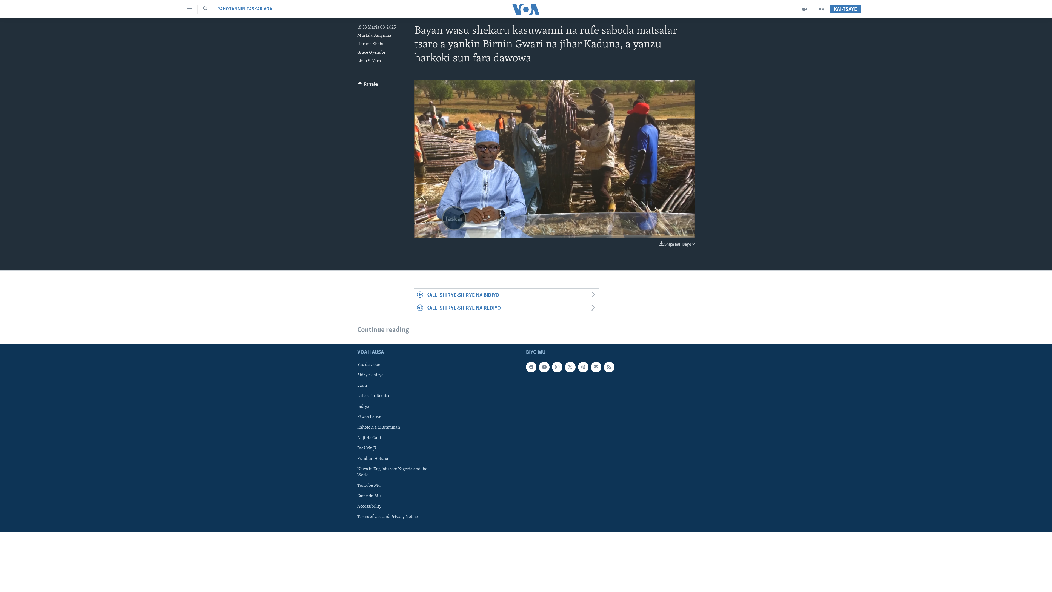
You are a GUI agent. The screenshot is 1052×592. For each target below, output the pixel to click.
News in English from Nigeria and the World (392, 472)
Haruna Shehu (371, 44)
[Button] (368, 85)
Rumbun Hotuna (372, 458)
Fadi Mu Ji (366, 448)
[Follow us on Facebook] (531, 367)
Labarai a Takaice (373, 396)
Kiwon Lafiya (369, 417)
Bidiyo (363, 406)
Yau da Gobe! (369, 365)
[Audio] (821, 9)
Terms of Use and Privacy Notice (387, 517)
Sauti (362, 385)
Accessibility (369, 506)
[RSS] (609, 367)
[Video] (804, 9)
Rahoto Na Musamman (378, 427)
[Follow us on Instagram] (557, 367)
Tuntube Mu (369, 485)
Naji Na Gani (369, 438)
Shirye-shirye (370, 375)
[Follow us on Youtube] (544, 367)
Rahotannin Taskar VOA (244, 9)
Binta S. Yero (369, 61)
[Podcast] (583, 367)
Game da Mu (369, 496)
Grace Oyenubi (371, 52)
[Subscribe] (596, 367)
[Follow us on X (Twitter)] (570, 367)
